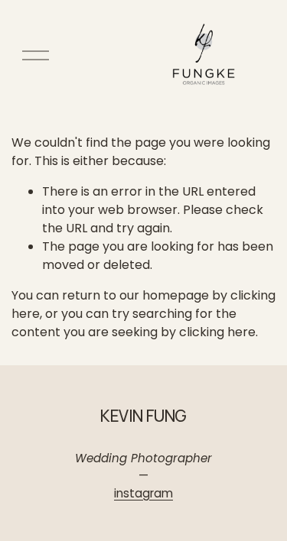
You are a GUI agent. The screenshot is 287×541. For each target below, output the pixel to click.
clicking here (217, 332)
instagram (143, 493)
